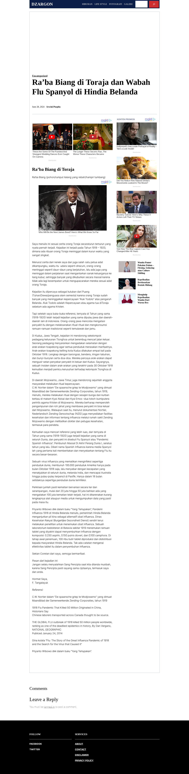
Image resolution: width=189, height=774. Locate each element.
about (79, 743)
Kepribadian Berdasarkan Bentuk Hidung (145, 282)
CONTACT (80, 749)
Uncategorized (39, 75)
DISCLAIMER (82, 755)
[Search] (154, 4)
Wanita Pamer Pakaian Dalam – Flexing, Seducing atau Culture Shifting (146, 267)
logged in (49, 706)
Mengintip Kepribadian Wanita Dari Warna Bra (144, 298)
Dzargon (42, 4)
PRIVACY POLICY (84, 760)
